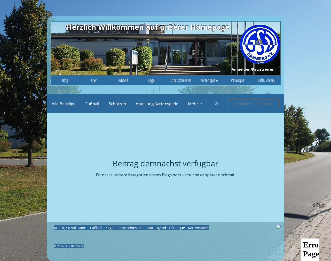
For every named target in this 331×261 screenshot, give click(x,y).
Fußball (92, 103)
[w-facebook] (278, 227)
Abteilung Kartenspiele (157, 103)
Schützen (117, 103)
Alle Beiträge (64, 103)
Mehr (193, 103)
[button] (93, 80)
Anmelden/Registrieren (253, 69)
